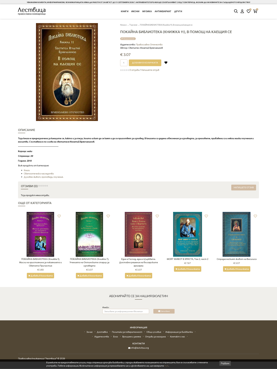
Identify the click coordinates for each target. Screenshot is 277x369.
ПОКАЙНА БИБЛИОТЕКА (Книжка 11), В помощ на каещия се (166, 25)
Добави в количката (145, 62)
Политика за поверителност (127, 332)
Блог (115, 336)
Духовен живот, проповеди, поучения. (43, 177)
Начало (123, 25)
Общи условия (153, 332)
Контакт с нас (177, 336)
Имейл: (105, 307)
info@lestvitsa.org (139, 347)
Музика (147, 11)
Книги (124, 11)
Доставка (102, 332)
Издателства (101, 336)
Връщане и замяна (131, 336)
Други (178, 11)
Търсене (133, 25)
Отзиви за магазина (155, 336)
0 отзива (134, 70)
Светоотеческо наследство (39, 173)
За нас (89, 332)
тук (166, 365)
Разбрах (225, 363)
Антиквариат (163, 11)
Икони (135, 11)
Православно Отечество (149, 44)
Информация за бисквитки (179, 332)
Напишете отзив (150, 70)
